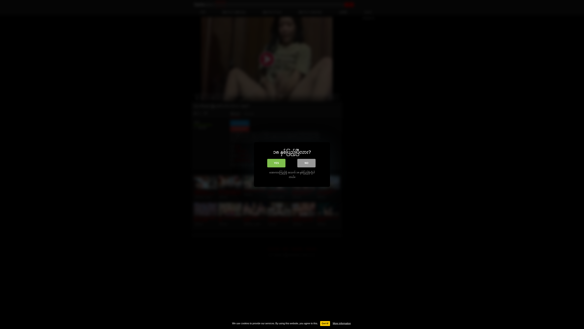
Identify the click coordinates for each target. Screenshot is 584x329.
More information (342, 323)
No (306, 163)
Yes (276, 163)
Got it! (325, 323)
